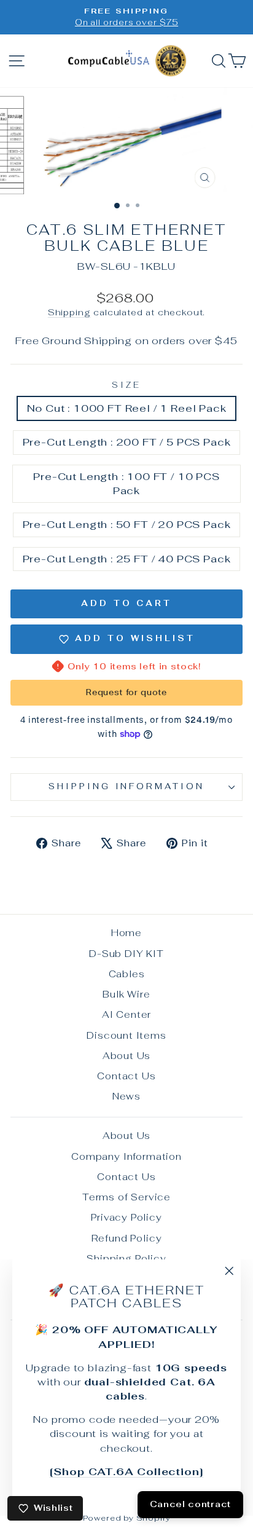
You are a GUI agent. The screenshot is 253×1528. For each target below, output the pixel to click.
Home (126, 933)
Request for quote (126, 692)
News (126, 1096)
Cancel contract (191, 1504)
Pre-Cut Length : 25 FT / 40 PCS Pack (127, 558)
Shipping (69, 312)
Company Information (126, 1156)
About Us (127, 1055)
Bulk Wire (126, 994)
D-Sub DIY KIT (126, 953)
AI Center (126, 1014)
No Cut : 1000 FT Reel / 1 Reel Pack (127, 408)
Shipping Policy (126, 1258)
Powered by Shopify (127, 1518)
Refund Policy (126, 1238)
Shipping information (127, 786)
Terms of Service (126, 1197)
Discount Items (126, 1035)
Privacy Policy (126, 1217)
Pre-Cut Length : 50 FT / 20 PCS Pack (127, 524)
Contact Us (126, 1076)
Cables (127, 974)
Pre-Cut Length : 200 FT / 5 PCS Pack (127, 442)
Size (126, 385)
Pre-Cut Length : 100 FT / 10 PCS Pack (126, 483)
